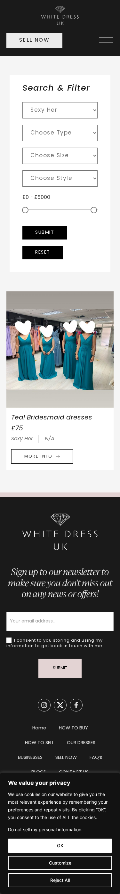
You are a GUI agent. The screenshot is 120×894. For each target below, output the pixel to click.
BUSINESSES (30, 757)
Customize (60, 863)
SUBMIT (60, 668)
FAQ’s (96, 757)
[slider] (25, 210)
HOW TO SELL (39, 743)
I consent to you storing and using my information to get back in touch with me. (55, 643)
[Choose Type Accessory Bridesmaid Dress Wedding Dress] (60, 133)
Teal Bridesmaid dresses (51, 418)
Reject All (60, 880)
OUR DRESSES (81, 743)
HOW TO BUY (73, 728)
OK (60, 845)
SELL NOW (66, 757)
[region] (60, 833)
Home (39, 728)
